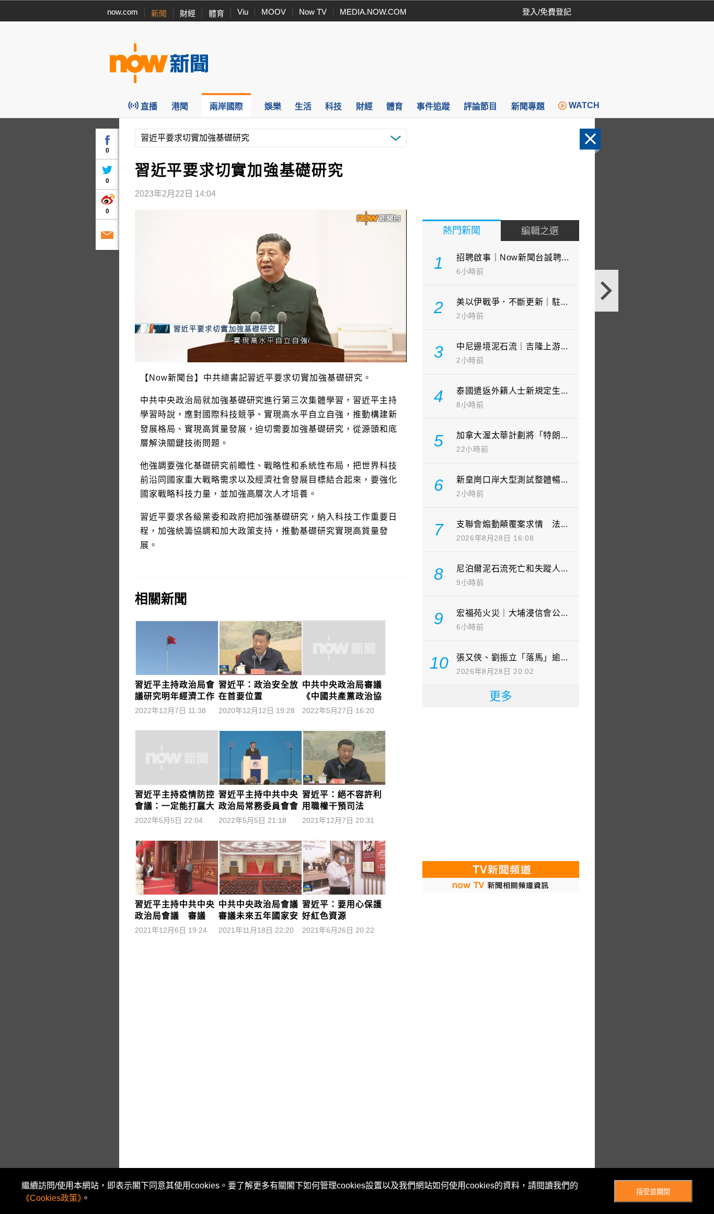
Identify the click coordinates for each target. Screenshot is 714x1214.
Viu (242, 11)
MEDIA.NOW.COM (373, 11)
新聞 (159, 13)
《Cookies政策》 (51, 1198)
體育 (216, 13)
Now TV (313, 11)
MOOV (273, 11)
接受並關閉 (653, 1192)
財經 (187, 13)
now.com (122, 11)
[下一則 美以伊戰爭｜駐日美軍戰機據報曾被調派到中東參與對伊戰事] (606, 291)
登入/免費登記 (546, 11)
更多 (500, 696)
